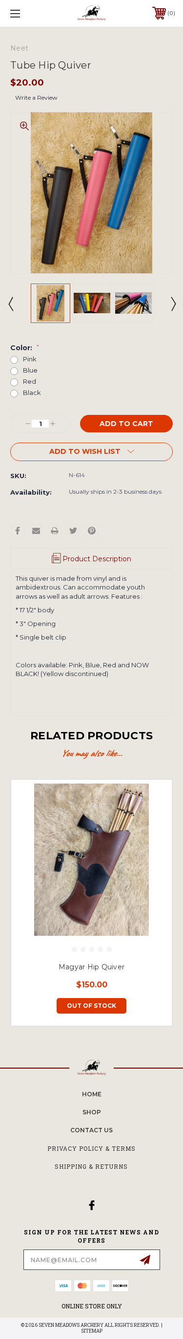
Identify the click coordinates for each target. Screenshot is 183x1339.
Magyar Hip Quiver (91, 967)
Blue (30, 370)
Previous (10, 303)
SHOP (91, 1112)
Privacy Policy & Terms (91, 1148)
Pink (30, 359)
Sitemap (91, 1331)
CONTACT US (91, 1130)
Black (32, 393)
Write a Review (36, 97)
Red (29, 381)
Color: (24, 347)
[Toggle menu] (26, 13)
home (92, 1094)
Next (172, 303)
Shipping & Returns (91, 1166)
